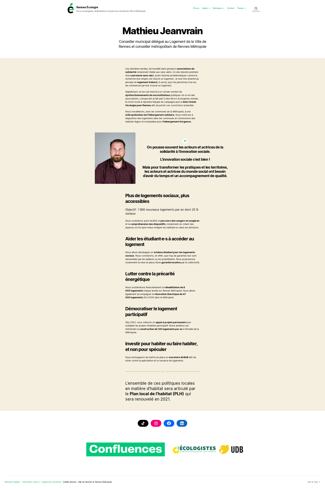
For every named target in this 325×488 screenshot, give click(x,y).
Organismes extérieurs (51, 482)
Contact (230, 8)
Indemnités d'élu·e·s (31, 482)
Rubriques (217, 8)
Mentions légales (12, 482)
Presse (240, 8)
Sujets (205, 8)
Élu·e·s (196, 8)
